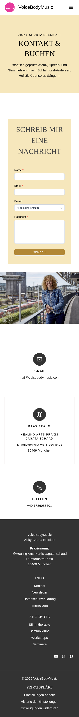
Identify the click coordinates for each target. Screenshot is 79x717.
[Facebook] (71, 656)
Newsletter (39, 592)
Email (18, 185)
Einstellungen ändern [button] (39, 695)
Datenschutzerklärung (40, 599)
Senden (39, 252)
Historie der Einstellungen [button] (39, 701)
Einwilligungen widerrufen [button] (39, 708)
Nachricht (21, 216)
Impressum (39, 605)
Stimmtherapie (39, 624)
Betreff (18, 201)
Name (19, 170)
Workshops (39, 638)
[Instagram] (63, 656)
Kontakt (39, 586)
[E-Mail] (56, 656)
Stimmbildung (40, 631)
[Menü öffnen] (71, 7)
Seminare (40, 644)
